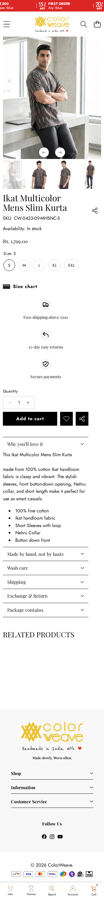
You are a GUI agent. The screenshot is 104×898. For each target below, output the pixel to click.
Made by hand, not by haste (35, 554)
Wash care (17, 568)
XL (54, 265)
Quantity (10, 391)
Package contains (25, 610)
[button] (97, 24)
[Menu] (6, 24)
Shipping (16, 582)
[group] (14, 174)
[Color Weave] (52, 24)
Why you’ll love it (25, 444)
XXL (71, 265)
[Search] (83, 24)
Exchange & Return (27, 596)
